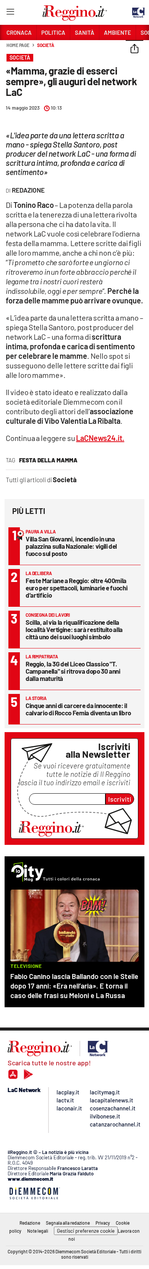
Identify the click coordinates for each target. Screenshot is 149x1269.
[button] (134, 49)
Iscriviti (119, 799)
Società (45, 45)
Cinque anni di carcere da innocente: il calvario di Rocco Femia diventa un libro (78, 709)
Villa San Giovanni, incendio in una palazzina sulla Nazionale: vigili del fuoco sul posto (71, 546)
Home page (17, 45)
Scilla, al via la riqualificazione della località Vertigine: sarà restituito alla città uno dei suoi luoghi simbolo (74, 629)
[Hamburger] (10, 13)
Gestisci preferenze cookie (86, 1231)
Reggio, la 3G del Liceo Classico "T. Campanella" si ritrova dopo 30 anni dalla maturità (73, 671)
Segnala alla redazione (68, 1222)
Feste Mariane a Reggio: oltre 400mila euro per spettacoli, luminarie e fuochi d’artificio (76, 588)
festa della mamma (48, 460)
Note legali (37, 1230)
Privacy (103, 1222)
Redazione (29, 1222)
